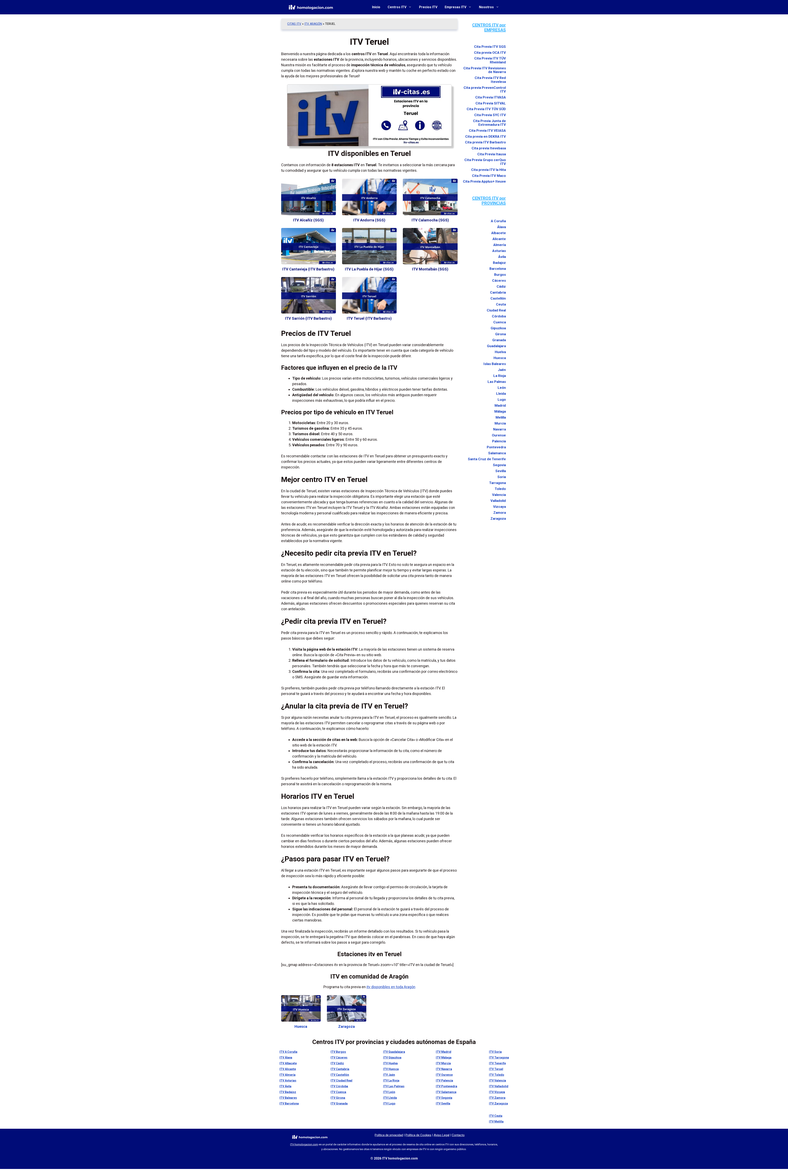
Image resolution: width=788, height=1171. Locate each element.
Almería (499, 245)
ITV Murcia (443, 1063)
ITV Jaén (389, 1074)
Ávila (502, 257)
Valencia (499, 495)
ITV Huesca (391, 1069)
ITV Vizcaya (497, 1092)
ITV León (389, 1092)
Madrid (500, 405)
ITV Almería (287, 1074)
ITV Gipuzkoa (392, 1057)
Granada (499, 340)
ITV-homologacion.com (304, 1144)
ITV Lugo (389, 1103)
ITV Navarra (444, 1069)
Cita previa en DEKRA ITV (485, 137)
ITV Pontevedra (446, 1086)
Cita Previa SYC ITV (490, 115)
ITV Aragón (313, 24)
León (502, 388)
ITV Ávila (285, 1086)
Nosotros (486, 7)
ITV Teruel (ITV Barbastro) (369, 318)
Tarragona (497, 483)
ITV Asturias (287, 1080)
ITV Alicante (287, 1069)
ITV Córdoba (339, 1086)
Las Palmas (497, 382)
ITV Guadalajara (394, 1051)
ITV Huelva (390, 1063)
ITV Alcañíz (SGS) (308, 220)
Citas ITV (294, 24)
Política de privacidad (389, 1135)
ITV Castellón (340, 1074)
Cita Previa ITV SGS (490, 47)
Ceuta (501, 304)
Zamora (499, 513)
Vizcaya (499, 507)
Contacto (458, 1135)
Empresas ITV (455, 7)
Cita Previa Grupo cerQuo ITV (485, 162)
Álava (501, 227)
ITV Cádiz (337, 1063)
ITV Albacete (288, 1063)
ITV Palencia (444, 1080)
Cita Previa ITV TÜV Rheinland (490, 60)
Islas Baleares (494, 364)
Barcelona (497, 269)
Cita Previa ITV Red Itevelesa (490, 80)
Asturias (499, 251)
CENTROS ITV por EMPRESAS (489, 27)
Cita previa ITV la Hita (488, 170)
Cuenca (499, 322)
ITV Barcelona (289, 1103)
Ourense (499, 435)
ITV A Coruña (288, 1051)
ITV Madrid (443, 1051)
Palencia (499, 441)
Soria (501, 477)
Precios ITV (428, 7)
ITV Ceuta (495, 1115)
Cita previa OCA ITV (490, 53)
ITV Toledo (496, 1074)
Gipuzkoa (498, 328)
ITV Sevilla (443, 1103)
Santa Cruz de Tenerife (487, 459)
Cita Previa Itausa (491, 154)
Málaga (500, 411)
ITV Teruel (496, 1069)
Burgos (500, 274)
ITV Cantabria (340, 1069)
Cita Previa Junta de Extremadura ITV (489, 123)
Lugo (502, 399)
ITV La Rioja (391, 1080)
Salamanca (497, 453)
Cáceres (499, 280)
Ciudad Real (496, 310)
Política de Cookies (418, 1135)
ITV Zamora (497, 1097)
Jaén (502, 370)
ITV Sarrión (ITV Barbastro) (308, 318)
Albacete (498, 233)
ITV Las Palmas (393, 1086)
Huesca (300, 1026)
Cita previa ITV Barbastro (485, 142)
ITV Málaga (443, 1057)
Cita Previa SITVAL (490, 103)
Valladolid (498, 501)
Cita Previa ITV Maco (489, 176)
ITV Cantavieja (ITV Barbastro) (308, 269)
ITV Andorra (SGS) (369, 220)
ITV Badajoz (287, 1092)
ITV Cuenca (338, 1092)
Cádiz (501, 286)
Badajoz (499, 263)
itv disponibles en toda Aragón (391, 987)
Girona (500, 334)
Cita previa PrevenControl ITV (485, 89)
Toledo (500, 489)
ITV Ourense (444, 1074)
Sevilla (500, 471)
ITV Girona (338, 1097)
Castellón (498, 298)
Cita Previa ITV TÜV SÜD (486, 109)
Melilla (501, 417)
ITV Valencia (497, 1080)
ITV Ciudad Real (341, 1080)
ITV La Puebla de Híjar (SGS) (369, 269)
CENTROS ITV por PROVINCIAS (489, 201)
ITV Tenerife (497, 1063)
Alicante (499, 239)
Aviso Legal (441, 1135)
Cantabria (498, 292)
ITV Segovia (444, 1097)
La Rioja (499, 376)
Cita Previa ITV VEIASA (487, 131)
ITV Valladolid (498, 1086)
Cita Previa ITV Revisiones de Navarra (484, 70)
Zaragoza (346, 1026)
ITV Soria (495, 1051)
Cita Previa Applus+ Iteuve (484, 181)
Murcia (500, 423)
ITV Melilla (496, 1121)
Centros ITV (397, 7)
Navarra (499, 429)
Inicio (376, 7)
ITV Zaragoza (498, 1103)
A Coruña (498, 221)
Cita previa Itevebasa (489, 148)
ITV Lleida (390, 1097)
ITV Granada (339, 1103)
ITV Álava (285, 1057)
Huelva (500, 352)
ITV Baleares (288, 1097)
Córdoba (499, 316)
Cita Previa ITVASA (490, 97)
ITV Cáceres (339, 1057)
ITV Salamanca (446, 1092)
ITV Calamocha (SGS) (430, 220)
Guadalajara (496, 346)
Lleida (501, 393)
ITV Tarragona (499, 1057)
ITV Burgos (338, 1051)
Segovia (499, 465)
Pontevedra (496, 447)
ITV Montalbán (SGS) (430, 269)
